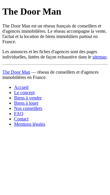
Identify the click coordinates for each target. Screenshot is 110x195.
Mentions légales (29, 124)
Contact (21, 118)
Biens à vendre (28, 97)
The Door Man (16, 72)
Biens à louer (26, 103)
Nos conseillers (28, 108)
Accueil (21, 87)
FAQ (18, 113)
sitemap (99, 56)
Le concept (24, 92)
